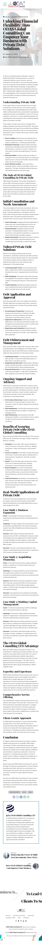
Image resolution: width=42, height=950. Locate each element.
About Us (8, 915)
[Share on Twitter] (17, 797)
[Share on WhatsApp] (28, 797)
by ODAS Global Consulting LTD (17, 57)
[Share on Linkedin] (24, 797)
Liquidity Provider (19, 17)
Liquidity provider (10, 917)
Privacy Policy (23, 935)
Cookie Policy (31, 935)
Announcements (15, 792)
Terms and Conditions (13, 935)
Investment (31, 915)
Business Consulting (19, 915)
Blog (7, 17)
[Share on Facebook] (14, 797)
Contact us (26, 917)
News (30, 792)
